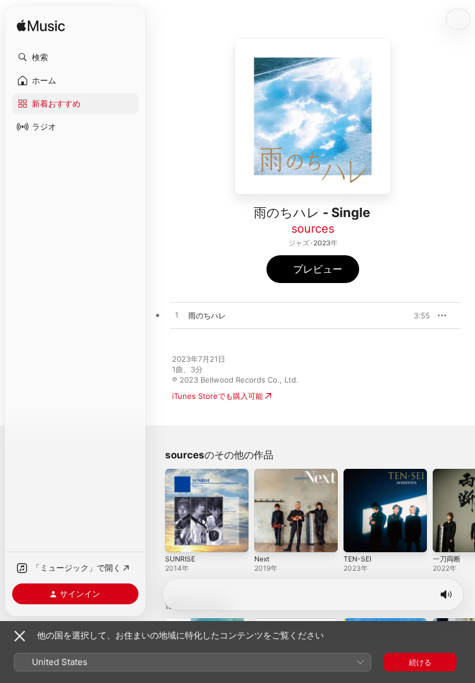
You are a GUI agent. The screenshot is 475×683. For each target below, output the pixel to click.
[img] (41, 26)
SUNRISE (180, 559)
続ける (420, 662)
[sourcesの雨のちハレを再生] (176, 315)
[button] (75, 57)
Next (261, 559)
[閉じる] (19, 636)
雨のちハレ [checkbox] (207, 315)
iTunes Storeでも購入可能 (217, 396)
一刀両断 (447, 559)
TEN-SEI (357, 559)
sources (312, 229)
